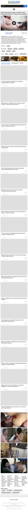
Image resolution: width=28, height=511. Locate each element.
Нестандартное (18, 481)
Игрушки (16, 480)
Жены (8, 486)
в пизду (11, 54)
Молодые (9, 51)
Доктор (3, 490)
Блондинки (3, 482)
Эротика (16, 484)
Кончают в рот (18, 486)
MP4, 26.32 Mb (23, 54)
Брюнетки (9, 475)
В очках (9, 477)
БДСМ (2, 479)
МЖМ (23, 479)
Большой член (3, 486)
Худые (13, 51)
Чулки (23, 485)
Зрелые (16, 479)
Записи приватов (17, 476)
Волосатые (10, 478)
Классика (10, 48)
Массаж (24, 480)
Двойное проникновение (10, 481)
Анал (2, 477)
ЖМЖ (8, 484)
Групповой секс (10, 479)
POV (2, 475)
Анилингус (3, 478)
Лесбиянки (24, 478)
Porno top (8, 508)
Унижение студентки (6, 492)
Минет (3, 51)
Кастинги (17, 483)
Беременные (4, 480)
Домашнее (9, 483)
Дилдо (8, 482)
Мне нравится (2, 33)
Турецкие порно (15, 492)
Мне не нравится (4, 33)
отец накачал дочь (18, 490)
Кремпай (15, 48)
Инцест (16, 482)
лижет (6, 54)
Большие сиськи (3, 484)
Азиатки (3, 476)
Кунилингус (21, 48)
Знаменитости (18, 478)
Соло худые (9, 490)
